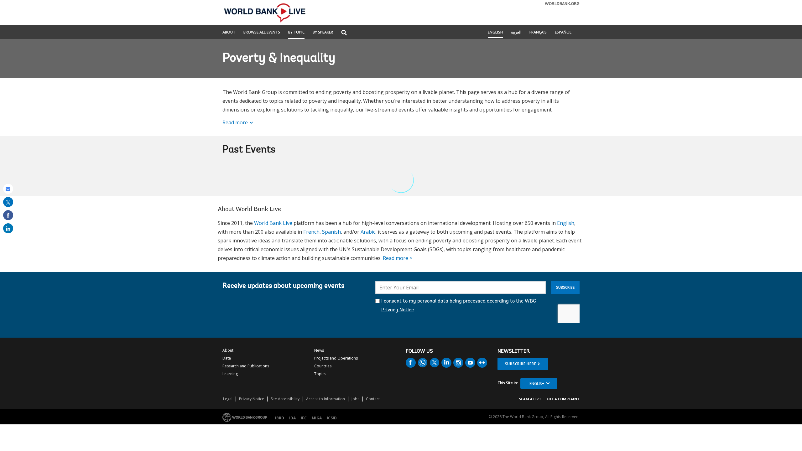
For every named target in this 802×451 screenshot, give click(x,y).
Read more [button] (235, 122)
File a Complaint (563, 399)
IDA (292, 418)
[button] (344, 33)
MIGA (317, 418)
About (228, 32)
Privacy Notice (251, 399)
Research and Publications (245, 366)
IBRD (279, 418)
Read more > (397, 258)
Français (538, 32)
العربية (516, 32)
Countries (322, 366)
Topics (320, 373)
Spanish (331, 231)
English (495, 32)
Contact (373, 399)
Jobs (355, 399)
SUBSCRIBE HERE (520, 363)
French (311, 231)
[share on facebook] (8, 215)
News (319, 350)
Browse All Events (261, 32)
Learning (230, 373)
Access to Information (325, 399)
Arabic (368, 231)
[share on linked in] (8, 228)
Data (226, 358)
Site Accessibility (285, 399)
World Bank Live (273, 223)
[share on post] (8, 202)
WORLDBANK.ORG (562, 4)
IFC (304, 418)
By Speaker (323, 32)
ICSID (332, 418)
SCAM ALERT (530, 399)
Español (563, 32)
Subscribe (565, 287)
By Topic (296, 32)
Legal (227, 399)
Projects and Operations (336, 358)
